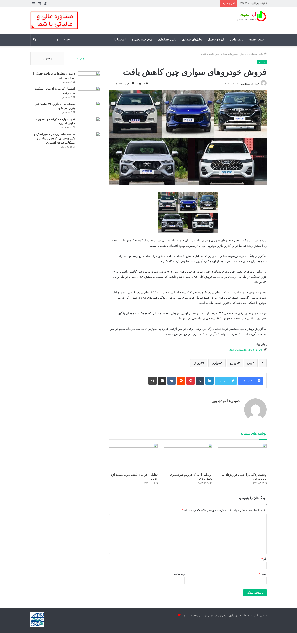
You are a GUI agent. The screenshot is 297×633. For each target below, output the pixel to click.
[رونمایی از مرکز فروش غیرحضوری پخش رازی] (188, 457)
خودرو (234, 363)
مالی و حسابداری (167, 39)
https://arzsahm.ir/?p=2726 (245, 349)
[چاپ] (152, 381)
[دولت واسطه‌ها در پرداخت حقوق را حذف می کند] (89, 75)
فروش (197, 363)
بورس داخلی (236, 39)
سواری (216, 363)
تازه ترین (81, 58)
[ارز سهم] (251, 16)
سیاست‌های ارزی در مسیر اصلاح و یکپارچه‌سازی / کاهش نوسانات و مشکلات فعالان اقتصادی (54, 138)
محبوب (47, 58)
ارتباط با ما (120, 39)
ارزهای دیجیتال (216, 39)
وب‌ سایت (179, 573)
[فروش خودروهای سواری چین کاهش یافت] (263, 363)
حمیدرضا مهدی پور (250, 83)
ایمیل (263, 573)
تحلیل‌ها (253, 53)
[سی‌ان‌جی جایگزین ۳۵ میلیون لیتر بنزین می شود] (89, 108)
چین (250, 363)
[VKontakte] (171, 381)
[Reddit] (181, 381)
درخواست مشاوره (142, 39)
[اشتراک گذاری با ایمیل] (162, 381)
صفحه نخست (256, 39)
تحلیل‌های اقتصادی (192, 39)
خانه (261, 53)
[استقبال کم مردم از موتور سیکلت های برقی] (89, 91)
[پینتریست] (190, 381)
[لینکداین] (209, 381)
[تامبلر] (200, 381)
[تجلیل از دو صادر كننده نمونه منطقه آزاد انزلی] (133, 457)
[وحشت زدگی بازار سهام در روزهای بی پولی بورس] (242, 457)
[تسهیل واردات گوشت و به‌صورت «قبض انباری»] (89, 121)
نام (264, 558)
